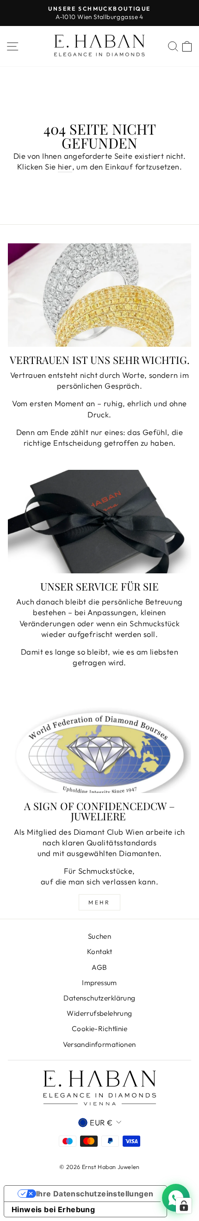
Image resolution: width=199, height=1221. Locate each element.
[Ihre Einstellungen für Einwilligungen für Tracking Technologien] (184, 1206)
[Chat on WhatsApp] (176, 1198)
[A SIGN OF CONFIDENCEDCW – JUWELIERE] (99, 741)
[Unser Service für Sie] (99, 521)
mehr (99, 902)
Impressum (99, 982)
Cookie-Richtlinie (99, 1028)
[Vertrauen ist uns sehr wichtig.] (99, 295)
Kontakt (99, 951)
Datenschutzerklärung (99, 998)
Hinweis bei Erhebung (53, 1209)
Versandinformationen (99, 1044)
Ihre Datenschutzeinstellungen (95, 1193)
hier (65, 166)
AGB (99, 967)
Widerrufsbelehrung (99, 1013)
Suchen (99, 936)
